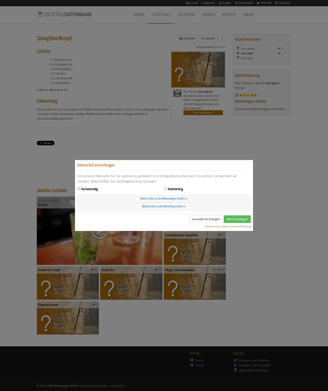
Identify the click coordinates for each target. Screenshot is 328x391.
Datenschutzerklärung (235, 226)
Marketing (175, 189)
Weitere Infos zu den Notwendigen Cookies (163, 198)
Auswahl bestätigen (206, 219)
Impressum (212, 226)
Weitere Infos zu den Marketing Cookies (163, 206)
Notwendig (89, 189)
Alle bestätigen (237, 219)
